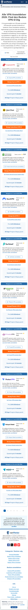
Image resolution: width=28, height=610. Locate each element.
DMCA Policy (14, 599)
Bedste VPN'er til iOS (14, 560)
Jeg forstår (14, 607)
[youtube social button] (18, 545)
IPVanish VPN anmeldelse (15, 302)
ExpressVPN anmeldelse (15, 77)
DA (22, 2)
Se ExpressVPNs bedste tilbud (14, 85)
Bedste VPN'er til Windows (14, 556)
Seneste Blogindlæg (14, 554)
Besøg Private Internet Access (13, 171)
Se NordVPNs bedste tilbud (14, 219)
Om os (14, 587)
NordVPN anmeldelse (15, 211)
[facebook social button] (8, 545)
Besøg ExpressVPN (13, 82)
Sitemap (14, 595)
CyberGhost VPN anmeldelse (15, 122)
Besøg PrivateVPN (13, 351)
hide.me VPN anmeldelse (15, 482)
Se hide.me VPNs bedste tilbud (14, 490)
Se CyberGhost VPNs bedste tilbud (14, 130)
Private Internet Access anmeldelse (15, 166)
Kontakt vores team (14, 589)
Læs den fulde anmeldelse (9, 73)
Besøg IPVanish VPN (13, 306)
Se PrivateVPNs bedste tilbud (14, 355)
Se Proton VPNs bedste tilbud (14, 400)
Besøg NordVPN (13, 216)
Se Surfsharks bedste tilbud (14, 264)
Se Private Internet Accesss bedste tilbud (14, 174)
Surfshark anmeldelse (15, 256)
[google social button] (15, 545)
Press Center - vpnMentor (14, 597)
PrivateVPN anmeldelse (15, 347)
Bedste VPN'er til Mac (14, 558)
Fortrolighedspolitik (14, 591)
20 (23, 510)
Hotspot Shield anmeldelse (15, 437)
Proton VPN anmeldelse (15, 392)
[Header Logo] (6, 2)
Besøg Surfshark (13, 261)
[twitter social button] (12, 545)
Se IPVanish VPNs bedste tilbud (14, 310)
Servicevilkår (14, 593)
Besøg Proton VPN (13, 396)
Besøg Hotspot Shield (13, 441)
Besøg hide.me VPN (13, 486)
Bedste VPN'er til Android (14, 562)
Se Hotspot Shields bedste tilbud (14, 445)
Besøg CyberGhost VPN (13, 127)
